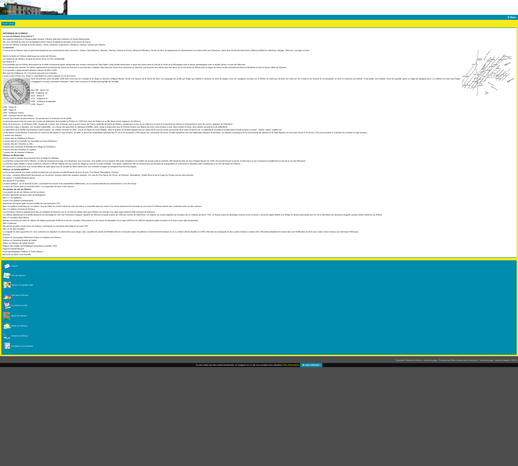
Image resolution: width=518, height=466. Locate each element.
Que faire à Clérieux (19, 295)
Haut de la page (430, 360)
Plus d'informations (291, 365)
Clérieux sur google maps (22, 285)
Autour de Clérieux (19, 316)
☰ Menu (511, 17)
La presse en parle (19, 305)
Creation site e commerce (467, 360)
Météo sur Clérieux (19, 326)
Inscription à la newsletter (22, 346)
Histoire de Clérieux (19, 336)
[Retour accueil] (6, 7)
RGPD (514, 360)
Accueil (5, 23)
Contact (14, 266)
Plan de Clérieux (18, 275)
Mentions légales (502, 360)
